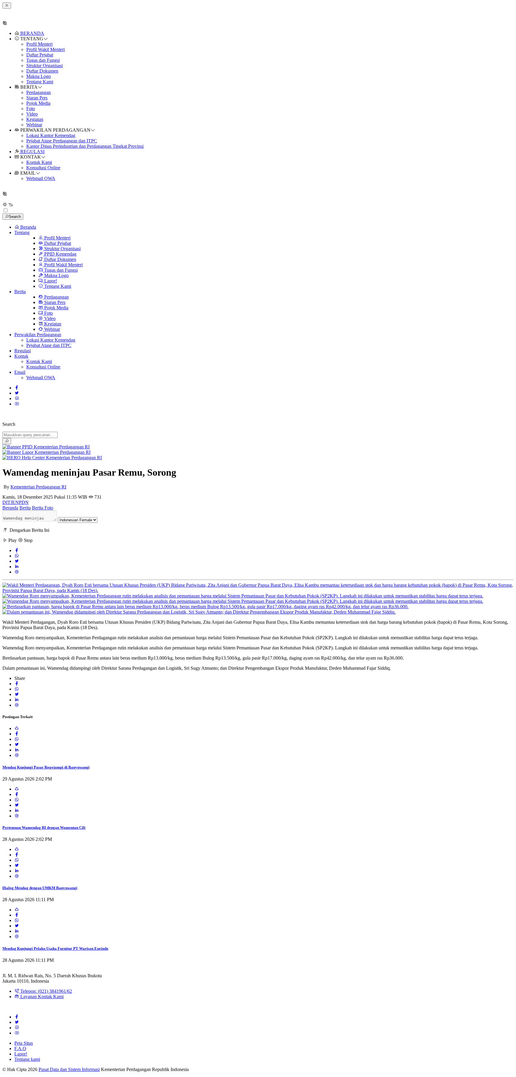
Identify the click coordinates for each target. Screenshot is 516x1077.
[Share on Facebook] (16, 550)
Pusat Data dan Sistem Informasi (69, 1069)
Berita (25, 507)
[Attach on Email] (16, 571)
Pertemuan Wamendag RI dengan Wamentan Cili (43, 827)
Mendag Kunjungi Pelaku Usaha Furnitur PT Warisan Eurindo (55, 948)
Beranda (10, 507)
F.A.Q (20, 1048)
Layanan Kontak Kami (41, 996)
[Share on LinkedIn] (16, 566)
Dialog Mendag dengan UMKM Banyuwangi (39, 888)
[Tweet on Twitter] (16, 561)
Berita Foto (42, 507)
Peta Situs (23, 1043)
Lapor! (20, 1053)
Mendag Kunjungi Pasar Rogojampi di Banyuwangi (46, 767)
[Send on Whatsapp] (16, 555)
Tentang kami (27, 1059)
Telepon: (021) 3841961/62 (45, 991)
